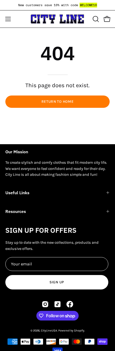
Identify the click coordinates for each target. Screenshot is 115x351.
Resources (15, 211)
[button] (95, 19)
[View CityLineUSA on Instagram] (45, 304)
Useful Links (17, 192)
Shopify (79, 330)
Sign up (56, 282)
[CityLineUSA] (57, 19)
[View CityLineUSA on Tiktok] (57, 304)
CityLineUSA (49, 330)
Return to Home (57, 102)
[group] (57, 5)
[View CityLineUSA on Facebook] (70, 304)
